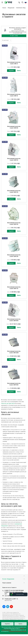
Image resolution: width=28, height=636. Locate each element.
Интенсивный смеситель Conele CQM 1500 (13, 384)
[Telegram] (7, 606)
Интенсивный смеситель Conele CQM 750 (13, 287)
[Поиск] (22, 2)
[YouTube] (11, 606)
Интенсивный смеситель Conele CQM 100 (13, 127)
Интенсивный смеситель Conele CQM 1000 (13, 319)
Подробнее (11, 70)
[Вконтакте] (4, 606)
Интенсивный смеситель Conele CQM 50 (13, 95)
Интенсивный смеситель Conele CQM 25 (13, 62)
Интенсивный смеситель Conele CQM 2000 (13, 351)
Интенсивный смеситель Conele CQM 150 (13, 159)
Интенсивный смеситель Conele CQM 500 (13, 255)
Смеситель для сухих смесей (8, 403)
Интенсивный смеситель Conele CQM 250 (13, 191)
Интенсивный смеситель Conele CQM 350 (13, 223)
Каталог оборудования (8, 579)
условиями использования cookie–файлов (17, 631)
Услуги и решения (6, 583)
